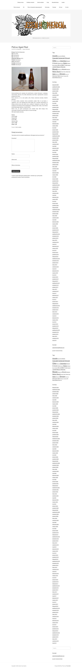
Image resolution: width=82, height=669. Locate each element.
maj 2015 (54, 340)
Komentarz (14, 138)
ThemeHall (68, 665)
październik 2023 (56, 136)
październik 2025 (56, 87)
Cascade (55, 58)
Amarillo (55, 56)
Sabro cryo (57, 74)
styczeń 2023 (55, 154)
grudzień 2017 (55, 279)
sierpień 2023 (55, 140)
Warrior (56, 77)
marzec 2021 (55, 199)
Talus (58, 76)
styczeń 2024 (55, 129)
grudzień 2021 (55, 181)
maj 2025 (54, 97)
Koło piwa (47, 7)
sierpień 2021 (55, 189)
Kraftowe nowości (30, 2)
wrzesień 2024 (55, 113)
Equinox (62, 63)
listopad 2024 (55, 109)
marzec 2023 (55, 150)
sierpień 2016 (55, 309)
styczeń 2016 (55, 324)
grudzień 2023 (55, 132)
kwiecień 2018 (55, 271)
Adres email (14, 159)
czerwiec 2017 (55, 291)
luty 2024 (54, 127)
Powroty (54, 7)
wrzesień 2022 (55, 162)
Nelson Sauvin (56, 71)
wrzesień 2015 (55, 332)
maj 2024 (54, 121)
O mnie (66, 7)
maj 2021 (54, 195)
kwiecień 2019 (55, 246)
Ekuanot (68, 61)
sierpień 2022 (55, 164)
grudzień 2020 (55, 205)
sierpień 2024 (55, 115)
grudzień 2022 (55, 156)
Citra (54, 60)
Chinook (67, 58)
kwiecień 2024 (55, 123)
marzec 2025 (55, 101)
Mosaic (55, 69)
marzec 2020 (55, 224)
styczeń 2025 (55, 105)
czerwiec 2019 (55, 242)
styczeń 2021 (55, 203)
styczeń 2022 (55, 179)
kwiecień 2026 (55, 84)
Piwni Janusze (17, 7)
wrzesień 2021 (55, 187)
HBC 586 (55, 65)
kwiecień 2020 (55, 221)
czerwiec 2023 (55, 144)
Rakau (65, 71)
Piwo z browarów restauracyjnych (35, 7)
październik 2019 (56, 234)
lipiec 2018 (54, 264)
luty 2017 (54, 299)
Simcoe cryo (67, 74)
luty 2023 (54, 152)
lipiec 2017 (54, 289)
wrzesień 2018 (55, 260)
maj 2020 (54, 219)
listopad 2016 (55, 303)
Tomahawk (65, 378)
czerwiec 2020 (55, 217)
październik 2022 (56, 160)
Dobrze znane (21, 2)
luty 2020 (54, 226)
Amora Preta (60, 56)
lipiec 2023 (54, 142)
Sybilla (56, 76)
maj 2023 (54, 146)
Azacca (63, 56)
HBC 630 (59, 65)
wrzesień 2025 (55, 89)
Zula (61, 77)
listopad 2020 (55, 207)
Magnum (59, 67)
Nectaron (68, 69)
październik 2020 (56, 209)
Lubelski (54, 67)
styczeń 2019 (55, 252)
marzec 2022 (55, 174)
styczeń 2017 (55, 301)
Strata (53, 76)
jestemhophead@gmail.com (58, 347)
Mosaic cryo (60, 69)
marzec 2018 (55, 273)
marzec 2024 (55, 125)
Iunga (66, 65)
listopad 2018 (55, 256)
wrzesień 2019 (55, 236)
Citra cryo (58, 61)
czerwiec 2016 (55, 313)
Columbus (63, 61)
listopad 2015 (55, 328)
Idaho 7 (63, 65)
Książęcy (69, 65)
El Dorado (54, 63)
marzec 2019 (55, 248)
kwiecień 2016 (55, 318)
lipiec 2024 (54, 117)
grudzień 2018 (55, 254)
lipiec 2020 (54, 215)
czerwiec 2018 (55, 266)
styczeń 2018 (55, 277)
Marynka (63, 67)
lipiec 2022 (54, 166)
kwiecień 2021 (55, 197)
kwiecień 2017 (55, 295)
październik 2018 (56, 258)
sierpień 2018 (55, 262)
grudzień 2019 (55, 230)
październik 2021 (56, 185)
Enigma (58, 63)
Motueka (64, 69)
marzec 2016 (55, 320)
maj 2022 (54, 170)
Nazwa (13, 154)
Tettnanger (61, 378)
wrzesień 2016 (55, 307)
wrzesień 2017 (55, 285)
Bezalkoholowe (55, 2)
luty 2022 (54, 176)
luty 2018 (54, 275)
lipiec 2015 (54, 336)
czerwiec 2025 (55, 95)
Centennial (61, 58)
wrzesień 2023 (55, 138)
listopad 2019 (55, 232)
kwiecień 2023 (55, 148)
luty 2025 (54, 103)
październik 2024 (56, 111)
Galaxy (65, 63)
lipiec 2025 (54, 93)
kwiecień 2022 (55, 172)
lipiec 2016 (54, 311)
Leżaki (63, 2)
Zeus (59, 77)
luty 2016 (54, 322)
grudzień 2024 (55, 107)
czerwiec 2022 (55, 168)
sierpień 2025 (55, 91)
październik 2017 (56, 283)
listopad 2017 (55, 281)
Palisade (62, 71)
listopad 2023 (55, 134)
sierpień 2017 (55, 287)
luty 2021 (54, 201)
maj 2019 (54, 244)
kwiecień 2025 (55, 99)
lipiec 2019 (54, 240)
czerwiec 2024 (55, 119)
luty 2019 (54, 250)
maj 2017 (54, 293)
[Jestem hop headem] (41, 35)
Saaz (69, 71)
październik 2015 (56, 330)
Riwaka (67, 71)
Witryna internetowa (16, 165)
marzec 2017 (55, 297)
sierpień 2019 (55, 238)
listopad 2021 (55, 183)
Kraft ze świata (40, 2)
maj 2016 (54, 315)
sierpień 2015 (55, 334)
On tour (60, 7)
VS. (23, 7)
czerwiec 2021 (55, 193)
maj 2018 (54, 268)
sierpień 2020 (55, 213)
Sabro (54, 74)
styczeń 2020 (55, 228)
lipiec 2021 (54, 191)
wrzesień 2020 (55, 211)
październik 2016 (56, 305)
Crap (48, 2)
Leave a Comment (26, 49)
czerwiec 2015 (55, 338)
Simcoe (62, 74)
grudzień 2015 (55, 326)
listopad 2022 (55, 158)
